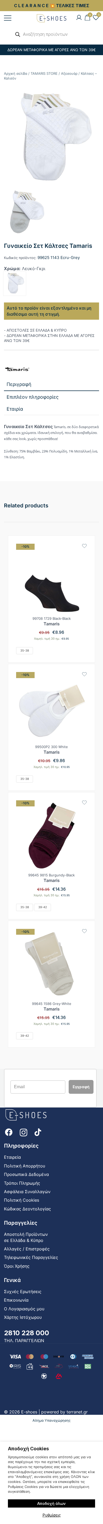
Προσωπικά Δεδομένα (26, 1174)
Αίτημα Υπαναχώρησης (51, 1420)
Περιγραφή (19, 384)
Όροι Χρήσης (17, 1266)
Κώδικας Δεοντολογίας (27, 1208)
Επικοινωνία (16, 1300)
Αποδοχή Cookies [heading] (28, 1448)
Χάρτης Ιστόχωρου (23, 1317)
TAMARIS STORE (44, 73)
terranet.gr (77, 1412)
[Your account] (79, 17)
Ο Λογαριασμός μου (24, 1308)
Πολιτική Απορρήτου (24, 1166)
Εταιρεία (12, 1157)
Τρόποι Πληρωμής (22, 1183)
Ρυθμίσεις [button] (52, 1515)
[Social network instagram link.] (23, 1131)
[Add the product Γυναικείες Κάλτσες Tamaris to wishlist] (84, 674)
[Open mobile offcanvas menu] (7, 18)
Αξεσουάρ (69, 73)
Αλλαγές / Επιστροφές (27, 1248)
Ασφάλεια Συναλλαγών (27, 1191)
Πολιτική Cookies (21, 1200)
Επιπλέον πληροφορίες (33, 397)
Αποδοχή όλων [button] (51, 1503)
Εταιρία (15, 409)
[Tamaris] (17, 370)
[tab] (51, 384)
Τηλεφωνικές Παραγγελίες (31, 1257)
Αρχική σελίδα (15, 73)
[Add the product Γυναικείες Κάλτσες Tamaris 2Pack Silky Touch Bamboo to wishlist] (84, 546)
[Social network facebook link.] (9, 1131)
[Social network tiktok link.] (38, 1131)
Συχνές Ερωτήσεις (22, 1291)
